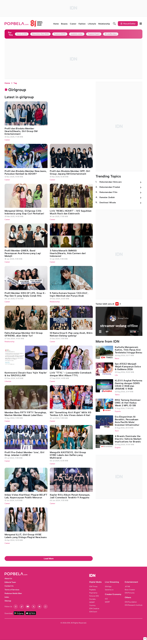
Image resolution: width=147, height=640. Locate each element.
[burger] (140, 23)
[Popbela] (24, 23)
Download (8, 613)
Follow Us (8, 607)
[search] (114, 23)
